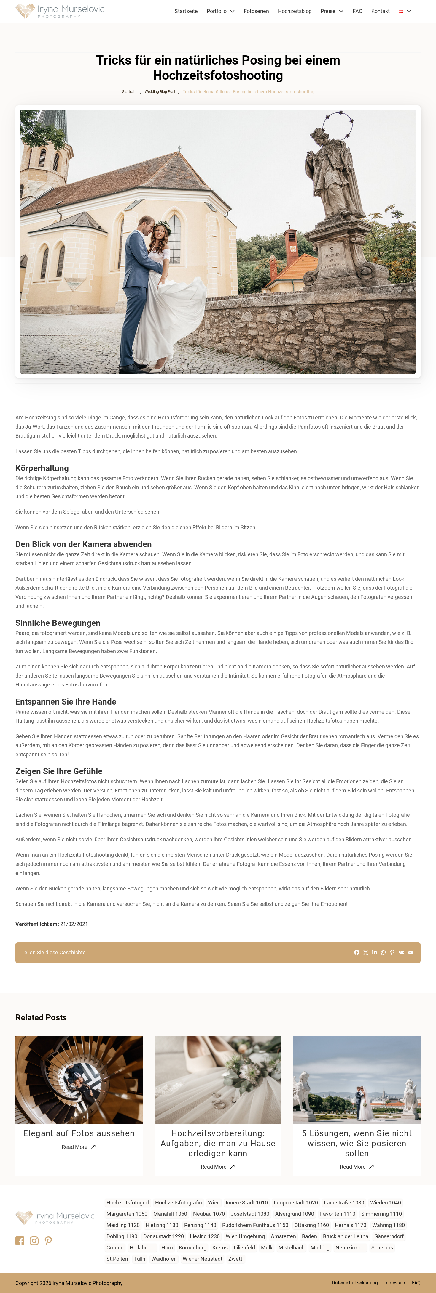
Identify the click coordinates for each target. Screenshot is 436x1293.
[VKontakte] (401, 952)
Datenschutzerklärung (355, 1283)
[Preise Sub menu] (341, 12)
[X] (365, 952)
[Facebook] (356, 952)
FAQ (357, 11)
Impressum (395, 1283)
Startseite (186, 11)
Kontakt (380, 11)
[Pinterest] (392, 952)
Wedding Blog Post (160, 92)
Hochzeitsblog (295, 11)
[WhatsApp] (383, 952)
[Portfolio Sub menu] (232, 12)
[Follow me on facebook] (19, 1240)
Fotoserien (256, 11)
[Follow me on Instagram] (34, 1240)
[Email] (410, 952)
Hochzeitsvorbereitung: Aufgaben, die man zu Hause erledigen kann (218, 1143)
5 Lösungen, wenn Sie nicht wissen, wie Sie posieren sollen (357, 1143)
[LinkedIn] (374, 952)
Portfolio (217, 11)
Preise (328, 11)
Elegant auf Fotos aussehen (79, 1133)
